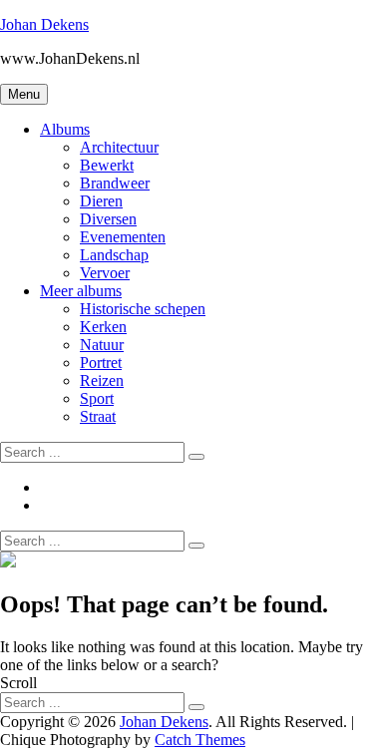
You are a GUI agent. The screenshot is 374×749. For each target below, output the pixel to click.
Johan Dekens (44, 24)
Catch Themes (200, 739)
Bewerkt (107, 165)
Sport (97, 398)
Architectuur (119, 147)
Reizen (102, 380)
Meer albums (81, 290)
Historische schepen (142, 308)
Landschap (114, 254)
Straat (98, 416)
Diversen (108, 218)
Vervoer (105, 272)
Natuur (102, 344)
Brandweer (115, 183)
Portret (101, 362)
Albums (65, 129)
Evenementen (123, 236)
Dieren (101, 200)
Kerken (103, 326)
